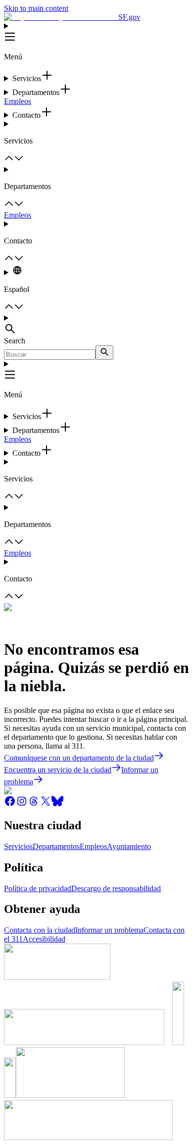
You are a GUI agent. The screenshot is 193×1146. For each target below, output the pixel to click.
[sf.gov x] (45, 804)
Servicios (18, 846)
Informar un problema (109, 930)
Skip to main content (36, 8)
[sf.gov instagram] (22, 804)
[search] (104, 352)
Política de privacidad (37, 888)
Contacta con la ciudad (39, 930)
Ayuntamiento (129, 846)
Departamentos (56, 846)
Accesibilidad (44, 939)
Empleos (17, 101)
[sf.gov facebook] (10, 804)
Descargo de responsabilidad (116, 888)
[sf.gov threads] (34, 804)
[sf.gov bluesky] (57, 804)
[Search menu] (96, 325)
